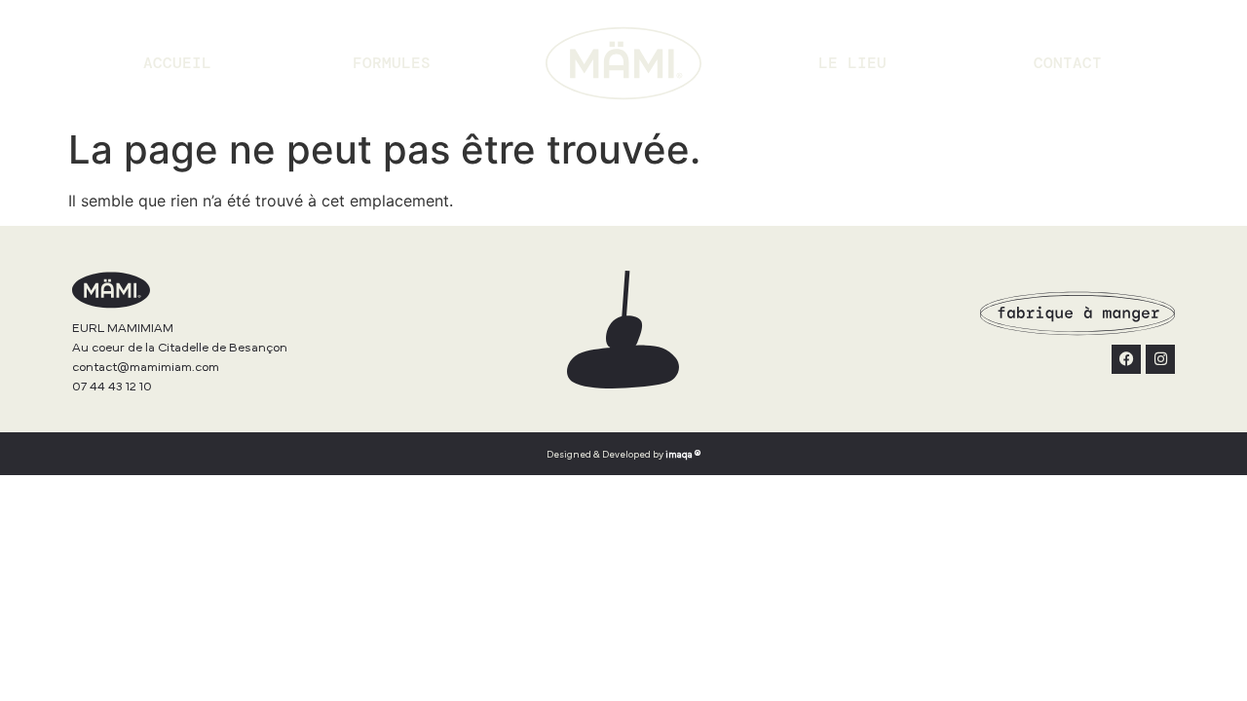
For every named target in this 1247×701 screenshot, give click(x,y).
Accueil (177, 63)
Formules (392, 63)
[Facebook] (1126, 359)
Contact (1068, 63)
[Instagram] (1160, 359)
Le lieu (852, 63)
